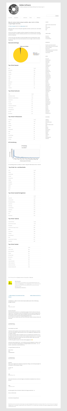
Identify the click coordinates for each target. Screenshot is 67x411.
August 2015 (47, 66)
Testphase (47, 134)
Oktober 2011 (48, 104)
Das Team (47, 36)
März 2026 (47, 58)
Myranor (47, 128)
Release (47, 132)
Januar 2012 (47, 100)
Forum (30, 17)
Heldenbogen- (21, 283)
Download (25, 17)
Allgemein (18, 277)
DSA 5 (46, 123)
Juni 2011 (47, 106)
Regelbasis (47, 130)
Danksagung (48, 37)
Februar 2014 (48, 73)
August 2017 (47, 62)
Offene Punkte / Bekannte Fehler (51, 24)
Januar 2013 (47, 85)
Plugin (31, 283)
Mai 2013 (47, 81)
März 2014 (47, 72)
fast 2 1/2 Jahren (12, 26)
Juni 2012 (47, 94)
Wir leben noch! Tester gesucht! (50, 44)
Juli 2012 (47, 92)
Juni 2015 (47, 67)
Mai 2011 (47, 108)
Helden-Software (25, 5)
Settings (47, 133)
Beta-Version (48, 48)
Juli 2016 (47, 63)
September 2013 (48, 77)
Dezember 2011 (48, 101)
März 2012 (47, 97)
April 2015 (47, 68)
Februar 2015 (48, 70)
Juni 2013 (47, 80)
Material (47, 127)
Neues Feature (48, 129)
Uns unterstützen (48, 38)
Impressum (38, 17)
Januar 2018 (47, 61)
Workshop (47, 138)
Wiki (46, 29)
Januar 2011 (47, 111)
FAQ (46, 25)
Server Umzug (48, 52)
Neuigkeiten (16, 17)
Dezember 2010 (48, 113)
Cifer (9, 374)
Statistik (28, 283)
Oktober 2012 (48, 89)
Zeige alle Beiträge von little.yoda (20, 287)
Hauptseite (10, 17)
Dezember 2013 (48, 75)
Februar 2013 (48, 84)
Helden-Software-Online (49, 124)
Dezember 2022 (48, 60)
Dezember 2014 (48, 71)
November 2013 (48, 76)
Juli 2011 (47, 105)
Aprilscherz (47, 120)
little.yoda (31, 277)
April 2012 (47, 96)
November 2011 (48, 103)
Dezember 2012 (48, 86)
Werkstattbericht (48, 137)
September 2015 (48, 65)
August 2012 (47, 91)
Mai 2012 (47, 95)
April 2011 (47, 109)
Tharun (47, 135)
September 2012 (48, 90)
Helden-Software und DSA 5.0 (35, 295)
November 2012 (48, 87)
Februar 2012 (48, 99)
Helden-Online (22, 26)
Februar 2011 (48, 110)
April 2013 (47, 82)
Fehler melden (48, 27)
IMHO (46, 125)
